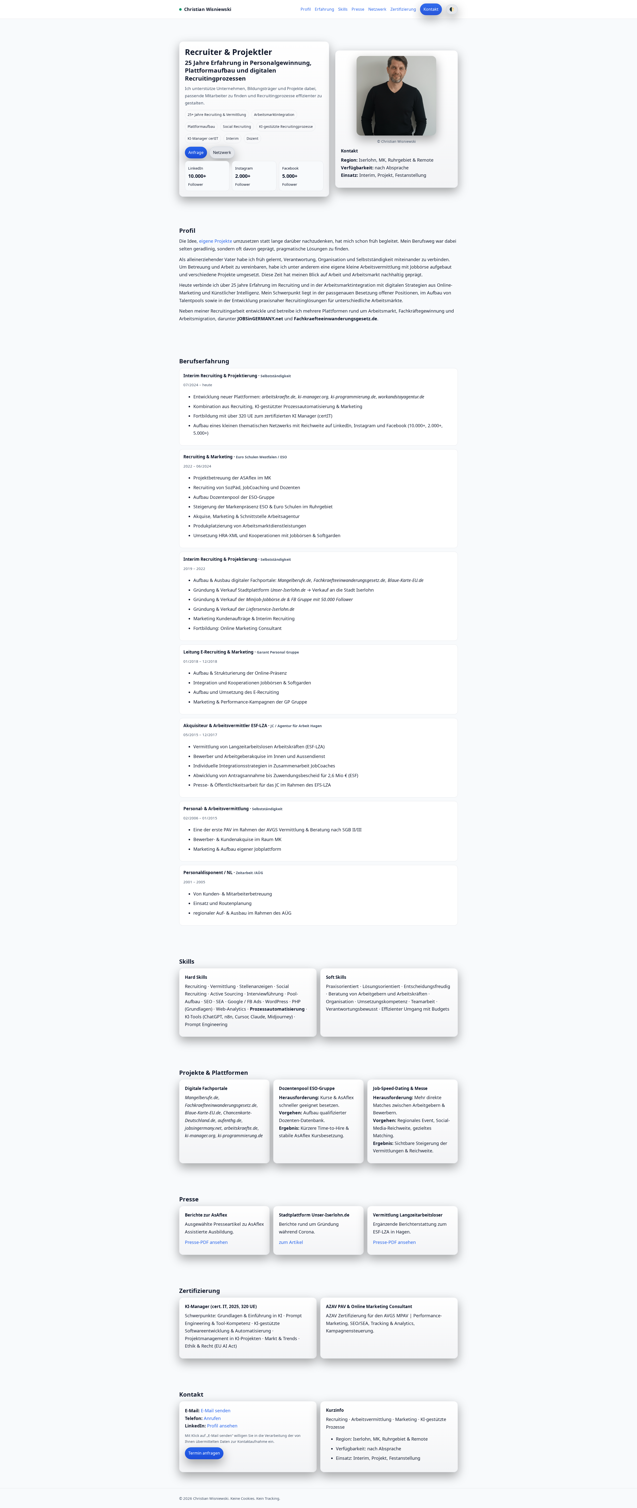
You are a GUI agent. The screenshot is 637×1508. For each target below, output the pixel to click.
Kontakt (431, 9)
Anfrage (196, 152)
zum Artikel (291, 1242)
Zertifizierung (403, 9)
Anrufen (212, 1418)
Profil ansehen (222, 1426)
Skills (343, 9)
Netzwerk (377, 9)
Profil (306, 9)
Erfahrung (324, 9)
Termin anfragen (204, 1453)
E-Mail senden (215, 1411)
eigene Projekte (215, 241)
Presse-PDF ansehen (206, 1242)
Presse (358, 9)
